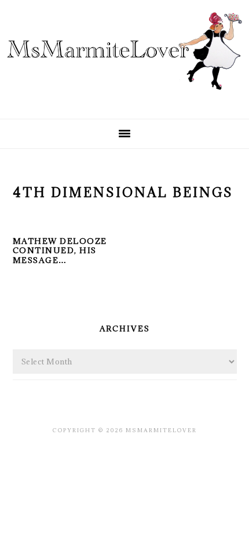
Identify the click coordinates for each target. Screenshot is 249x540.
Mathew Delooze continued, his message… (60, 251)
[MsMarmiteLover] (124, 100)
